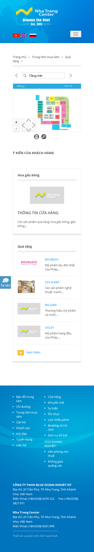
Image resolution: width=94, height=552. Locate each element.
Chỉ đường (23, 407)
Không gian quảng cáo (55, 463)
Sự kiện (53, 408)
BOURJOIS (51, 259)
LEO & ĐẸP (52, 282)
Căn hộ (21, 422)
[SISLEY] (29, 332)
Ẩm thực (54, 414)
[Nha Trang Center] (37, 16)
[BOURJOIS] (29, 264)
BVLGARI (51, 305)
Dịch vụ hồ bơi (57, 435)
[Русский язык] (33, 35)
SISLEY (49, 327)
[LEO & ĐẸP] (29, 286)
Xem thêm (29, 352)
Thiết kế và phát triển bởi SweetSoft (35, 536)
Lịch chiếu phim (58, 420)
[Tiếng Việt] (16, 35)
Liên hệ (21, 445)
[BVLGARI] (29, 309)
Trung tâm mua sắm (45, 57)
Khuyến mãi (56, 402)
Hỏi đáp (21, 434)
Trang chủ (19, 57)
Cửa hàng (54, 397)
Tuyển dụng (24, 439)
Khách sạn (23, 428)
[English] (23, 35)
